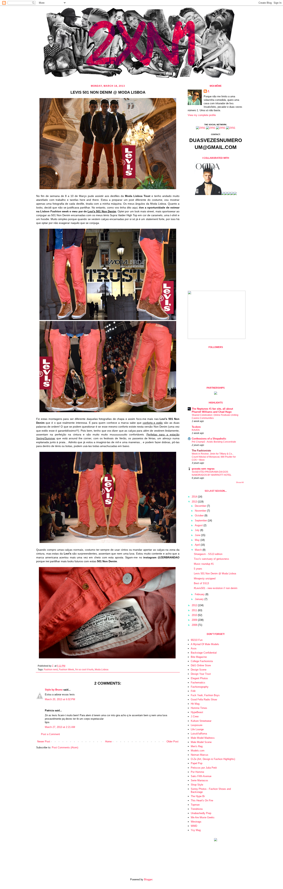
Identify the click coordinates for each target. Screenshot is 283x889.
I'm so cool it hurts (84, 669)
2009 (195, 619)
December (201, 505)
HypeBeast (197, 712)
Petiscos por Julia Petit (204, 767)
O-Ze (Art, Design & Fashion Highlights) (213, 759)
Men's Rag (197, 746)
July (197, 530)
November (201, 510)
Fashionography (199, 686)
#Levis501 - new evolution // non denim (215, 588)
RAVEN (196, 430)
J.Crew (194, 716)
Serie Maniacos (199, 780)
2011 (195, 610)
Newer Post (43, 741)
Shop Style (197, 784)
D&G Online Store (201, 665)
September (201, 520)
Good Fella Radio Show (204, 699)
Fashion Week (66, 669)
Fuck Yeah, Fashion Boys (205, 695)
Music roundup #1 (204, 563)
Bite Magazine (199, 656)
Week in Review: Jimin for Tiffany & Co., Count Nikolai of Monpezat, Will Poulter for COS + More (214, 456)
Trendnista (197, 808)
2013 (195, 501)
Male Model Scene (201, 742)
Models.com (197, 750)
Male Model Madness (203, 737)
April (198, 544)
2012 (195, 605)
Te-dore (196, 426)
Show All (240, 482)
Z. (53, 666)
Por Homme (197, 772)
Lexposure (196, 725)
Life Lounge (197, 729)
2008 (195, 624)
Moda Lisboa (101, 669)
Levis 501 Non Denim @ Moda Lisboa (215, 573)
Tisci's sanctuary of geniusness (211, 558)
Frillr (193, 691)
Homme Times (199, 708)
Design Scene (198, 669)
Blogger (148, 879)
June (198, 535)
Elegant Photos (199, 678)
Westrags (196, 821)
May (197, 540)
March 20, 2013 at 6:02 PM (60, 699)
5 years (198, 568)
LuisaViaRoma (199, 733)
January (199, 599)
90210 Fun (197, 640)
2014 (195, 496)
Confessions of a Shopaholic (209, 438)
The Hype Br (198, 796)
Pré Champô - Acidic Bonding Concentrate (214, 441)
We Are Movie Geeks (202, 817)
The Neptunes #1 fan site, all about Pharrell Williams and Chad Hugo (212, 410)
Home (108, 741)
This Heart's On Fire (202, 800)
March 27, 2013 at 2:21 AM (60, 727)
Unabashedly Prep (201, 813)
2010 (195, 615)
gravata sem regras (203, 468)
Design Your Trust (201, 673)
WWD (194, 825)
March (199, 549)
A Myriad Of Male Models (205, 644)
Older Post (172, 741)
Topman (195, 804)
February (200, 594)
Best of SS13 (201, 583)
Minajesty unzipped (204, 578)
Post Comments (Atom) (65, 747)
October (199, 515)
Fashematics (198, 682)
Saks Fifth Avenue (201, 776)
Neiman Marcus (199, 754)
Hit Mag (195, 703)
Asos (194, 648)
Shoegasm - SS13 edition (208, 554)
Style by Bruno (54, 689)
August (199, 525)
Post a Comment (50, 734)
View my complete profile (202, 115)
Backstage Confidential (204, 652)
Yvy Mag (196, 830)
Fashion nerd (51, 669)
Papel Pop (196, 763)
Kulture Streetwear (201, 720)
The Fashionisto (201, 450)
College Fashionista (202, 661)
